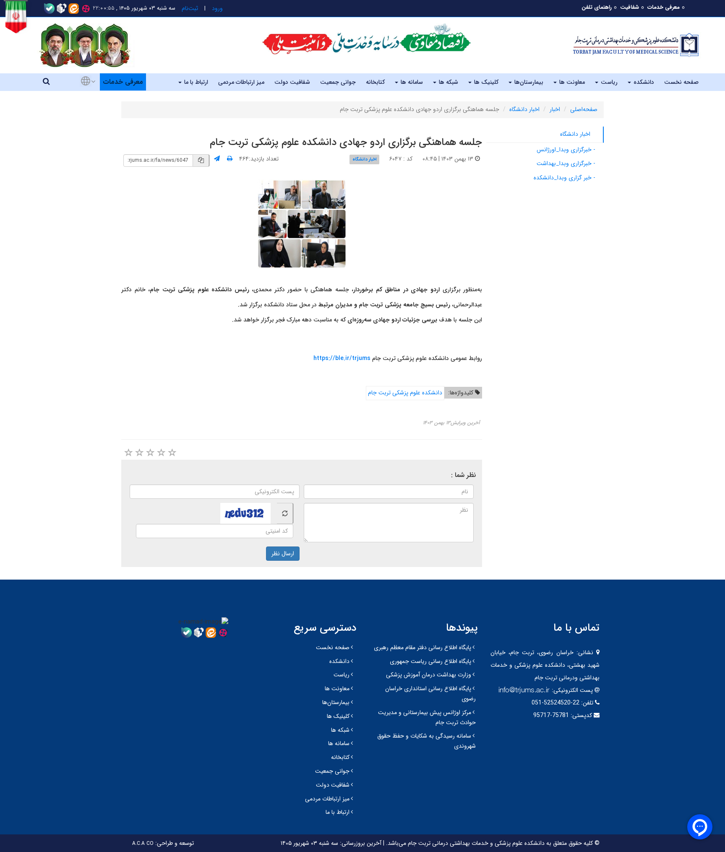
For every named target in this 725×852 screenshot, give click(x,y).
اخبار (555, 109)
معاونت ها (571, 82)
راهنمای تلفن (597, 7)
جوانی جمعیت (338, 82)
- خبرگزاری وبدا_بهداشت (566, 163)
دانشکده (643, 82)
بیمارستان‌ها (528, 82)
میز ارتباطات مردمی (241, 82)
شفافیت (629, 7)
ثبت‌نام (189, 8)
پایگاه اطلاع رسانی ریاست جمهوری (430, 661)
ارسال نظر (282, 553)
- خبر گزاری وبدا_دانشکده (564, 177)
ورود (216, 8)
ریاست (608, 82)
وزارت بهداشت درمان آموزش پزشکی (428, 674)
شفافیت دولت (292, 82)
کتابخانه (375, 82)
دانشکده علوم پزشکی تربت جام (405, 392)
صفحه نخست (681, 82)
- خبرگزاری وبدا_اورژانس (566, 149)
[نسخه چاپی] (229, 158)
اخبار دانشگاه (524, 109)
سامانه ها (411, 82)
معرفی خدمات (663, 7)
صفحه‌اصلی (583, 109)
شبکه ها (447, 82)
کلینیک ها (485, 82)
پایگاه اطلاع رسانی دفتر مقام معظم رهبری (422, 647)
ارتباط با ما (195, 82)
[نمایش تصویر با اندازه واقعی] (302, 224)
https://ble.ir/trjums (341, 358)
